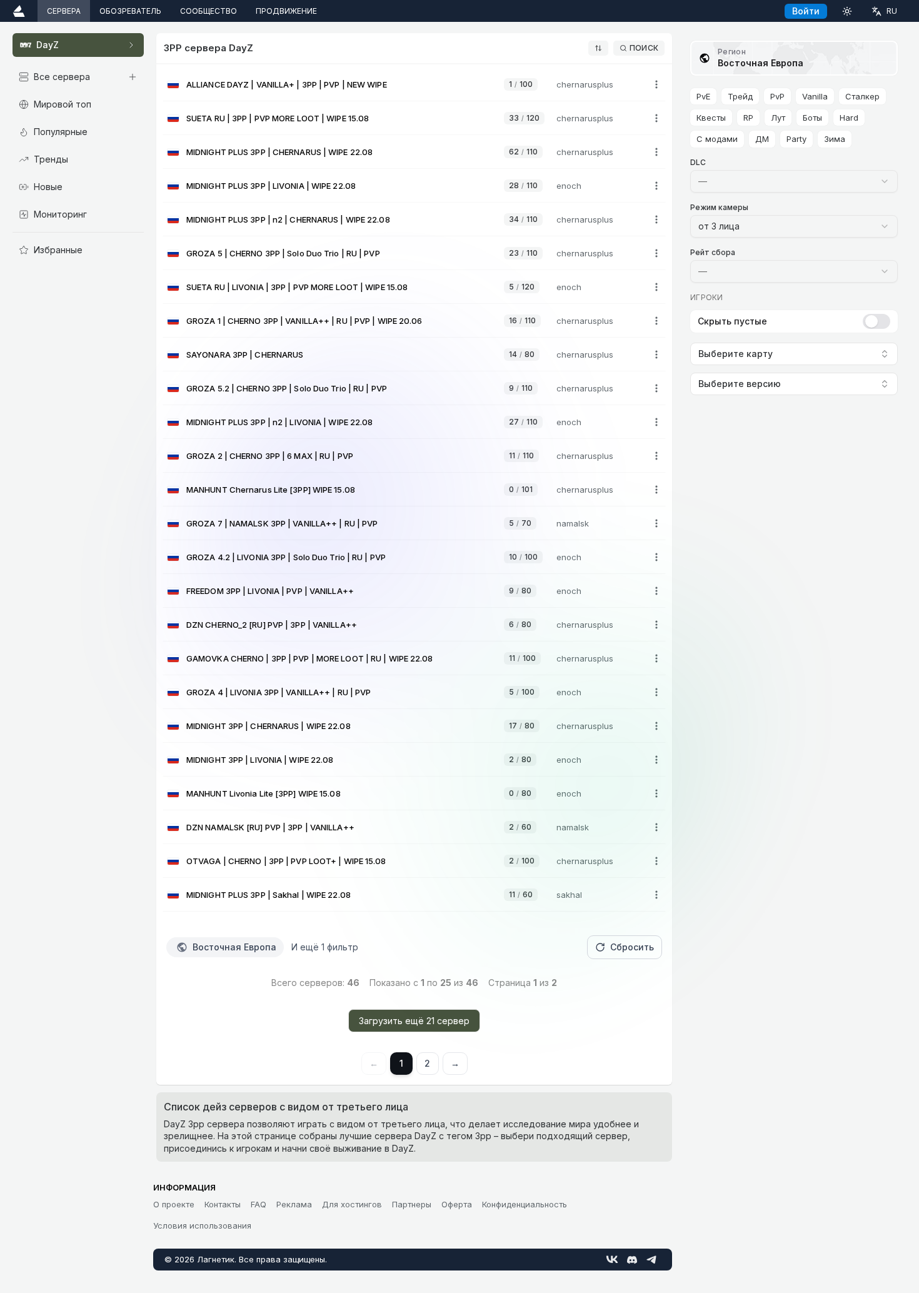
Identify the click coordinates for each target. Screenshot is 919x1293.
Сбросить (632, 947)
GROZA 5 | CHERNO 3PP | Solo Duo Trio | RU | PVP (283, 253)
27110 (523, 421)
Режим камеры (719, 207)
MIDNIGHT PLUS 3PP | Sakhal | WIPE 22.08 (268, 895)
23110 (523, 253)
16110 (522, 320)
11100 (522, 658)
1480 (522, 354)
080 (520, 793)
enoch (568, 186)
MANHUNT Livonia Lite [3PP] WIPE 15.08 (263, 793)
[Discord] (632, 1259)
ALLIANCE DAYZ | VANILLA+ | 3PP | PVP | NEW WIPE (286, 84)
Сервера (64, 11)
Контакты (222, 1204)
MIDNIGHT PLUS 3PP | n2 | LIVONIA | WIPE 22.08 (279, 422)
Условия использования (202, 1225)
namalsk (572, 523)
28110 (523, 185)
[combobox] (794, 181)
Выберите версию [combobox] (739, 383)
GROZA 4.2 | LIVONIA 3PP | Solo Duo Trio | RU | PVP (286, 557)
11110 (521, 455)
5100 (522, 692)
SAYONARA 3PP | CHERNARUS (244, 355)
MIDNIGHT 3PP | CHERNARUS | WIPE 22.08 (268, 726)
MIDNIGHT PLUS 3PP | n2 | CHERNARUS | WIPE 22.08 (288, 219)
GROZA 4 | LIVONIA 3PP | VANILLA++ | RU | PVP (278, 692)
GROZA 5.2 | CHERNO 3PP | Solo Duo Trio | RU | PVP (286, 388)
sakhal (569, 895)
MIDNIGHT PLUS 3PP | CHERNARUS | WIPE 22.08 (279, 152)
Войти (806, 11)
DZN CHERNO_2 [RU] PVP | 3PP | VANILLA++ (271, 625)
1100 (521, 84)
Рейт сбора (712, 252)
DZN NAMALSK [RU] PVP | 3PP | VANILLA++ (270, 827)
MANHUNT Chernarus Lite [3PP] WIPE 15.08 (270, 490)
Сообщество (208, 11)
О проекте (173, 1204)
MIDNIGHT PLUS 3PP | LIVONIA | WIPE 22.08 (271, 186)
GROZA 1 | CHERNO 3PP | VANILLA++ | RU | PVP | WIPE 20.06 (304, 321)
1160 (521, 894)
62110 (523, 151)
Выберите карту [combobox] (735, 353)
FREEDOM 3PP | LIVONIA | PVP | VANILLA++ (270, 591)
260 (520, 827)
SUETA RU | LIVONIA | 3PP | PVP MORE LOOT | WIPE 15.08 (297, 287)
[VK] (612, 1259)
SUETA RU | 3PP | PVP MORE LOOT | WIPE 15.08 (277, 118)
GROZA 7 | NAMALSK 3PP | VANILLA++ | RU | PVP (282, 523)
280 (520, 759)
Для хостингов (352, 1204)
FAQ (258, 1204)
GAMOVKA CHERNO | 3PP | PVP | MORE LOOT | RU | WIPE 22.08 (309, 658)
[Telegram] (652, 1259)
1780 (522, 725)
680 (520, 624)
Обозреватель (130, 11)
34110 (523, 219)
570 (520, 523)
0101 (521, 489)
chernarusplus (584, 84)
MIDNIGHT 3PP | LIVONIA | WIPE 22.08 (260, 760)
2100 (522, 860)
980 (520, 590)
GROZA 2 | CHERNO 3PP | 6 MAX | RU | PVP (269, 456)
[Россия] (173, 84)
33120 (524, 118)
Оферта (456, 1204)
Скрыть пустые (732, 321)
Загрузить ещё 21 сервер (414, 1020)
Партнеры (411, 1204)
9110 (521, 388)
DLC (698, 162)
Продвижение (286, 11)
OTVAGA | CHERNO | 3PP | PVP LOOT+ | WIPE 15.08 (286, 861)
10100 (523, 556)
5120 (522, 286)
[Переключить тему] (847, 11)
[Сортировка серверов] (598, 48)
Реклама (294, 1204)
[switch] (876, 321)
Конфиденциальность (524, 1204)
